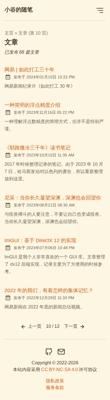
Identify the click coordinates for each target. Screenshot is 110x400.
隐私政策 (55, 380)
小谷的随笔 (19, 9)
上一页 (34, 326)
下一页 (71, 326)
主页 (9, 33)
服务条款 (55, 387)
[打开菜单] (99, 10)
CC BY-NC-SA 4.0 (59, 369)
